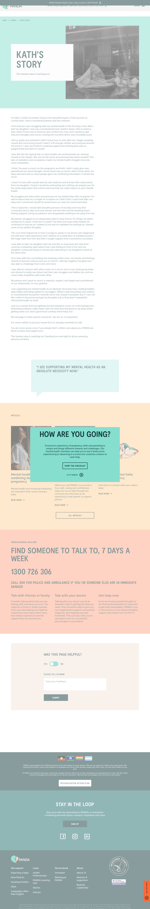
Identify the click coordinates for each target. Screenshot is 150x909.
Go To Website (72, 475)
